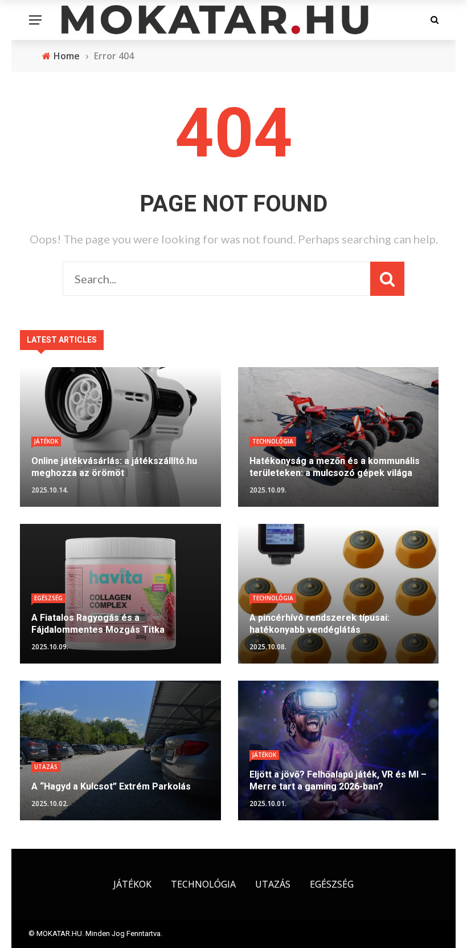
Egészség (48, 598)
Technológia (272, 441)
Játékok (46, 441)
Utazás (46, 767)
